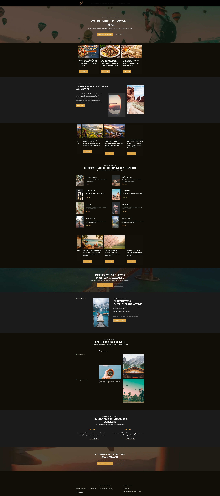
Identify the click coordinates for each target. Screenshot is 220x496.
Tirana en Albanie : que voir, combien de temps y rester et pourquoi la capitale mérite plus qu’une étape (87, 143)
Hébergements (121, 3)
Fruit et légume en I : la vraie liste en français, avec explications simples (132, 61)
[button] (105, 34)
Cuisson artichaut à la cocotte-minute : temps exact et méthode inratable (109, 62)
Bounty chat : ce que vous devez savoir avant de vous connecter (109, 252)
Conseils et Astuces (104, 3)
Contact (128, 3)
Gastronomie (113, 3)
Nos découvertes (94, 3)
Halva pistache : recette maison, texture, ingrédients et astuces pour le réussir (87, 62)
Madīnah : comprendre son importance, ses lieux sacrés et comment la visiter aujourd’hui (132, 142)
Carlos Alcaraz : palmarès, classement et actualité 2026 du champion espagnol (131, 253)
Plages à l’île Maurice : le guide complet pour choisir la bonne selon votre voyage (109, 140)
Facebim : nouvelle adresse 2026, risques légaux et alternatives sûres (87, 253)
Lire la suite (83, 71)
